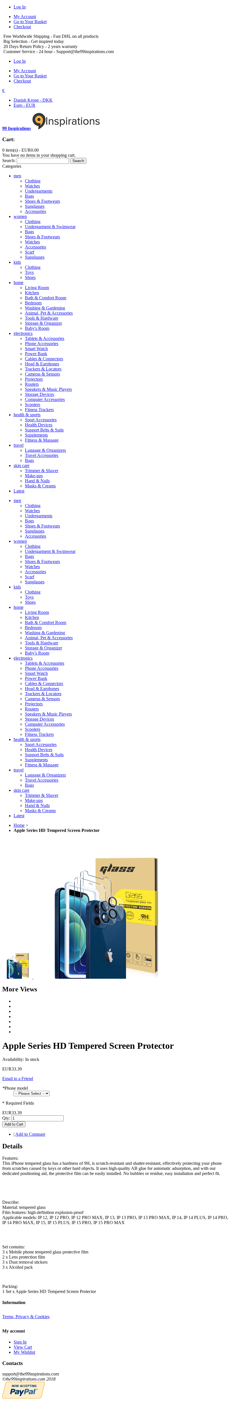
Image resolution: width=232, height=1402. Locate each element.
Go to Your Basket (30, 21)
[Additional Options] (23, 1397)
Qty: (6, 1118)
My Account (25, 16)
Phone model (15, 1088)
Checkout (22, 26)
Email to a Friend (17, 1078)
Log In (20, 7)
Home (19, 825)
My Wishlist (24, 1352)
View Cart (23, 1347)
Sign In (20, 1342)
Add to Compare (30, 1134)
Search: (9, 160)
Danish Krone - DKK (33, 100)
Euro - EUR (24, 105)
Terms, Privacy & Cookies (26, 1316)
